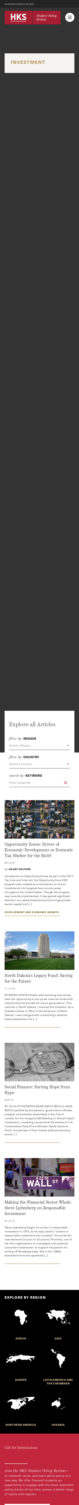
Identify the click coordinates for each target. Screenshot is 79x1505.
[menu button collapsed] (69, 17)
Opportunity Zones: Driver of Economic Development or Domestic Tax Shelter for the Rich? (39, 850)
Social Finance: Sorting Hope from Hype (37, 1089)
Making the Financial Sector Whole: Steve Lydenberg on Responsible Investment (38, 1208)
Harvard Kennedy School (20, 4)
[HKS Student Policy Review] (33, 17)
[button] (39, 745)
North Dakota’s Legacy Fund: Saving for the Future (39, 978)
